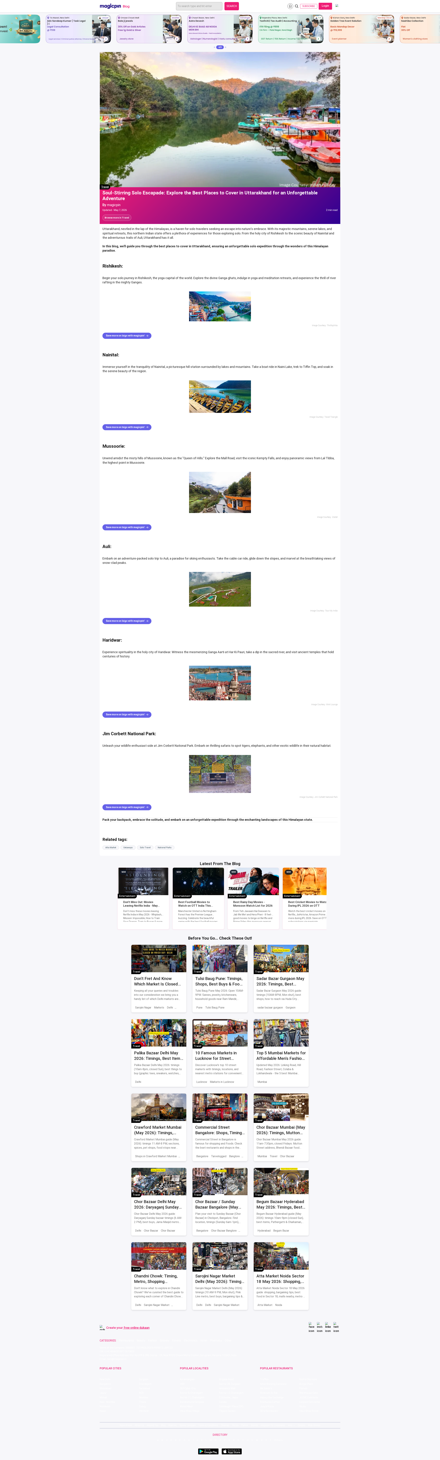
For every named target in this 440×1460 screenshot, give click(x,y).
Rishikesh (105, 1406)
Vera (290, 1425)
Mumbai (262, 1082)
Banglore (234, 1156)
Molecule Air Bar (269, 1392)
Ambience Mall (227, 1388)
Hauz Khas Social (308, 1411)
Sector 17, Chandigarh (231, 1392)
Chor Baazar (151, 1230)
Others (278, 1440)
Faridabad (144, 1388)
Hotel (203, 1340)
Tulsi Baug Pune (214, 1007)
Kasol (103, 1411)
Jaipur (103, 1392)
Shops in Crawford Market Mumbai (156, 1156)
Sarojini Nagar (143, 1007)
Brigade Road (226, 1379)
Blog (163, 1425)
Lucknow (201, 1082)
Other (228, 1340)
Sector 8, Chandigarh (191, 1392)
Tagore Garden (227, 1411)
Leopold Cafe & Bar (309, 1402)
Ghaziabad (105, 1388)
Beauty (141, 1340)
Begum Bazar (281, 1230)
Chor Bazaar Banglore (224, 1230)
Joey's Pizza (267, 1406)
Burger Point (306, 1384)
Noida (278, 1305)
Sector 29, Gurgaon (229, 1384)
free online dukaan (137, 1327)
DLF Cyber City (188, 1388)
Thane (142, 1402)
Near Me (172, 1425)
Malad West (186, 1406)
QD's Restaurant (269, 1411)
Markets (159, 1007)
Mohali (103, 1397)
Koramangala (187, 1379)
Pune (199, 1007)
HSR (182, 1384)
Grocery (164, 1340)
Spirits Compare (187, 1425)
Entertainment (127, 896)
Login (325, 5)
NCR (141, 1392)
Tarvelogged (218, 1156)
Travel (105, 187)
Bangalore (202, 1156)
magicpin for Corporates (273, 1425)
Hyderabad (264, 1230)
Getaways (128, 847)
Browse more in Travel (117, 217)
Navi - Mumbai (107, 1402)
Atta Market (110, 847)
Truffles (264, 1379)
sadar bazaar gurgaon (270, 1007)
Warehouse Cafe (308, 1392)
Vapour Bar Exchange (272, 1397)
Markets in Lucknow (222, 1082)
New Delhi (105, 1379)
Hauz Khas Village (189, 1411)
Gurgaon (290, 1007)
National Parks (165, 847)
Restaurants (126, 1340)
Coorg (142, 1406)
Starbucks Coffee (270, 1402)
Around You (152, 1425)
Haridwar (144, 1411)
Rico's (302, 1406)
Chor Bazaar (287, 1156)
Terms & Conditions (208, 1425)
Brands (254, 1425)
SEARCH (232, 6)
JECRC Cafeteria (308, 1397)
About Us (139, 1425)
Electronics (190, 1340)
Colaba (223, 1402)
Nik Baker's (266, 1388)
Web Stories (314, 1425)
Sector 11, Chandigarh (192, 1397)
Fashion (152, 1340)
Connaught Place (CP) (231, 1406)
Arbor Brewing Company (273, 1384)
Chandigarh (145, 1384)
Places (235, 1425)
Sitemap (225, 1425)
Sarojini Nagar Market (156, 1305)
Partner (244, 1425)
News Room (126, 1425)
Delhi (170, 1007)
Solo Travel (145, 847)
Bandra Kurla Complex (192, 1402)
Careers (301, 1425)
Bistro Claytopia (308, 1379)
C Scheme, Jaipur (228, 1397)
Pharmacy (216, 1340)
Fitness (176, 1340)
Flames (303, 1388)
